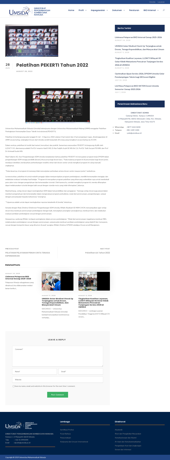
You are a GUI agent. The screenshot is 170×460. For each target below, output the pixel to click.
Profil (81, 10)
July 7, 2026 (120, 92)
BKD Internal (150, 10)
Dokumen (117, 10)
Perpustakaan (65, 438)
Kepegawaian (98, 10)
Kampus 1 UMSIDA (146, 116)
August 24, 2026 (12, 273)
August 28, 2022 (24, 71)
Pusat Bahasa (65, 434)
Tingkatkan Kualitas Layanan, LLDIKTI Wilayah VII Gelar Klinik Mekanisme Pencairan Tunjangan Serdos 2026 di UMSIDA (93, 302)
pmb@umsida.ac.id (134, 133)
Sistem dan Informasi (123, 449)
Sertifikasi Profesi (67, 430)
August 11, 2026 (49, 296)
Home (71, 10)
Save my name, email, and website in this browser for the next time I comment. (45, 386)
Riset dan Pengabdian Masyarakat (128, 434)
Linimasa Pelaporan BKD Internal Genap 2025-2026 (18, 277)
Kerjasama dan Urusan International (74, 442)
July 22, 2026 (121, 80)
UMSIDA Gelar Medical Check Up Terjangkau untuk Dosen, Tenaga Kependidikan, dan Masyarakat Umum (57, 301)
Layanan (161, 2)
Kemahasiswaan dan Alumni (125, 438)
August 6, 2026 (85, 296)
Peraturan (134, 10)
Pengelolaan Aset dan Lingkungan (128, 446)
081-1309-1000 (133, 130)
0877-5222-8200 (133, 127)
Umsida (152, 2)
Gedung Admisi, (132, 116)
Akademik (118, 430)
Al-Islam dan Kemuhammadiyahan (128, 442)
